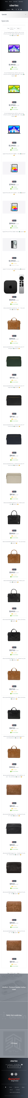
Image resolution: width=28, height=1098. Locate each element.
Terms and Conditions (15, 1092)
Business (21, 1)
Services (15, 1)
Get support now (14, 1066)
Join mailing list (9, 1064)
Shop (6, 1)
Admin (22, 1095)
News (23, 1087)
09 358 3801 (17, 1064)
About (10, 1)
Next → (18, 28)
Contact (8, 9)
